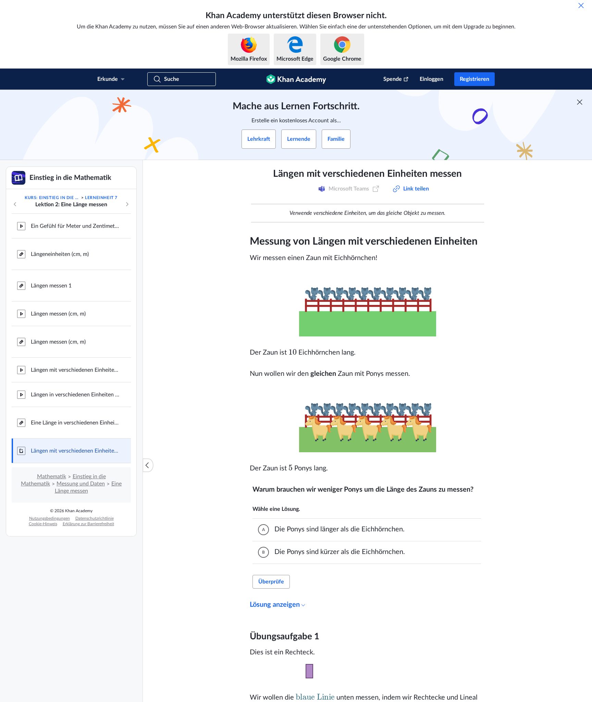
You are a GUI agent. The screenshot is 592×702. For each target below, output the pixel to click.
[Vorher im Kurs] (15, 204)
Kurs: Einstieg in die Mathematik (52, 198)
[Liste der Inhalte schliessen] (148, 465)
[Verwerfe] (581, 5)
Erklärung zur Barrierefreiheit (88, 524)
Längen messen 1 (51, 285)
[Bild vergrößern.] (367, 305)
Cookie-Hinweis (43, 524)
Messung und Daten (81, 484)
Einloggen (431, 79)
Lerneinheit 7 (101, 198)
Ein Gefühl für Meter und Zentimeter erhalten (75, 226)
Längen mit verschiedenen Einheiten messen (75, 370)
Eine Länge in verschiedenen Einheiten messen (75, 423)
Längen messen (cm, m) (58, 314)
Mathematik (51, 476)
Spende (392, 79)
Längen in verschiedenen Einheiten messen (75, 394)
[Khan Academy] (296, 79)
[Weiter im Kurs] (127, 204)
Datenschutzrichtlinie (94, 518)
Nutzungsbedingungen (49, 518)
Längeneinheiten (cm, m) (60, 254)
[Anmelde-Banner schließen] (580, 102)
